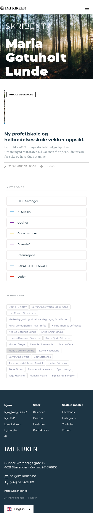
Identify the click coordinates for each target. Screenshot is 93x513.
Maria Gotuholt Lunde (22, 166)
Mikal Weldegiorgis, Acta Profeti (27, 325)
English (19, 509)
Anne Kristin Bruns (52, 331)
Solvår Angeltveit (19, 356)
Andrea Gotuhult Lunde (22, 331)
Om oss (38, 418)
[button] (87, 7)
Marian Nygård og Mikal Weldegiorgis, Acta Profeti (38, 319)
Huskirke (39, 424)
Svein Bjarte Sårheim (57, 338)
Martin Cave (66, 344)
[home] (13, 6)
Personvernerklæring (15, 491)
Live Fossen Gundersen (22, 313)
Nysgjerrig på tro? (15, 412)
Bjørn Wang (64, 369)
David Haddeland (49, 350)
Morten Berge (17, 344)
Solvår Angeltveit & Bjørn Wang (50, 306)
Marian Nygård (38, 375)
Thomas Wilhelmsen (40, 369)
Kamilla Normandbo (42, 344)
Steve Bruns (16, 369)
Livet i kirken (12, 424)
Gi (5, 436)
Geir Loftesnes (42, 356)
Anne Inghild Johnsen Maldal (26, 363)
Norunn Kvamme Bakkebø (24, 338)
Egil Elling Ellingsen (63, 375)
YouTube (67, 424)
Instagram (69, 418)
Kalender (39, 412)
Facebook (68, 412)
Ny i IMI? (10, 418)
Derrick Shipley (18, 306)
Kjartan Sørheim (57, 363)
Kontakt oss (41, 430)
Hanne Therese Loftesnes (66, 325)
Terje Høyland (17, 375)
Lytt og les (11, 430)
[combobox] (19, 509)
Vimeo (66, 430)
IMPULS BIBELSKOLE (21, 94)
